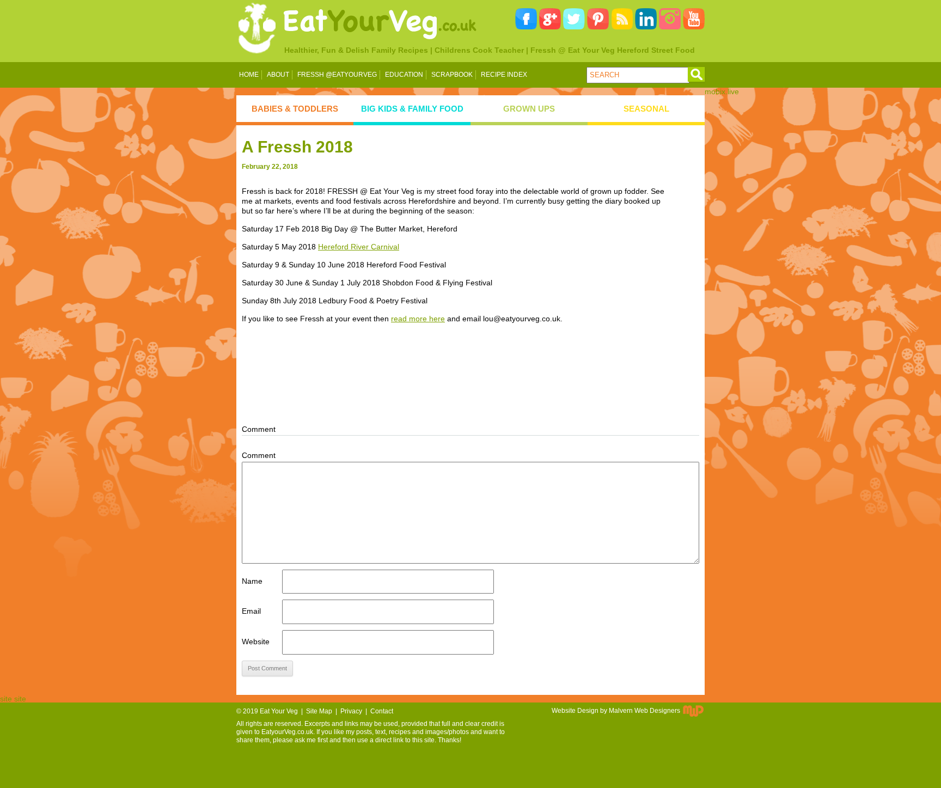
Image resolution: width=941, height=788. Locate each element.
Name (252, 581)
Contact (381, 711)
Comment (259, 455)
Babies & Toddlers (295, 108)
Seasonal (646, 108)
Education (404, 74)
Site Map (319, 711)
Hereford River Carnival (358, 246)
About (278, 74)
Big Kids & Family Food (412, 108)
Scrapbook (452, 74)
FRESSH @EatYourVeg (337, 74)
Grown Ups (529, 108)
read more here (418, 318)
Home (249, 74)
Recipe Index (504, 74)
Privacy (351, 711)
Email (251, 611)
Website (256, 641)
